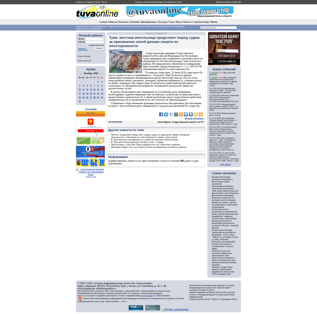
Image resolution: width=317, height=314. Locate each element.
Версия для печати (194, 118)
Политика (123, 21)
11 (83, 89)
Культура (162, 21)
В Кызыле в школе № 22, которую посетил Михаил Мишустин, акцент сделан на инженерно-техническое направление (225, 202)
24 (80, 97)
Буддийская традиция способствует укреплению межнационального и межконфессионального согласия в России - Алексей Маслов (225, 222)
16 (102, 89)
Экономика (134, 21)
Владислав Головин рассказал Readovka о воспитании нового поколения (222, 180)
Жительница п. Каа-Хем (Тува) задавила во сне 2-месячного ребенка (145, 144)
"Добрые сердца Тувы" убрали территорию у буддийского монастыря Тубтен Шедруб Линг (223, 270)
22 (98, 93)
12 (87, 89)
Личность (187, 21)
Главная (103, 21)
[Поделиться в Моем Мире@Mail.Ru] (176, 114)
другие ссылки (91, 177)
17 (80, 93)
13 (91, 89)
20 (91, 93)
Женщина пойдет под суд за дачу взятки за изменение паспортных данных (149, 147)
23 (102, 93)
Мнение (214, 21)
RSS (180, 2)
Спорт (171, 21)
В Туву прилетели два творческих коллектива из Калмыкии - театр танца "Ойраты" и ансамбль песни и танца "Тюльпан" (225, 235)
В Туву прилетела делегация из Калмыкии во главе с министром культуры (225, 211)
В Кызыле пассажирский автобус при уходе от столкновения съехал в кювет (223, 245)
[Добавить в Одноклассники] (181, 114)
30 (102, 97)
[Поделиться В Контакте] (191, 114)
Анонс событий (84, 56)
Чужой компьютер (96, 45)
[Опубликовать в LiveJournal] (171, 114)
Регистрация (82, 48)
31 (80, 101)
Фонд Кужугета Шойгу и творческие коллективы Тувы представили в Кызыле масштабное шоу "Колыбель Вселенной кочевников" (225, 191)
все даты (225, 164)
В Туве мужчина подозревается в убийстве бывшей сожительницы (144, 139)
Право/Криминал (149, 21)
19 (87, 93)
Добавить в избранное (165, 2)
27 (91, 97)
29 (98, 97)
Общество (113, 21)
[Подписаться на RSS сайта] (201, 114)
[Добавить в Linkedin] (166, 114)
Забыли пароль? (83, 50)
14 (94, 89)
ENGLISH (236, 2)
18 (84, 93)
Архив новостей (84, 60)
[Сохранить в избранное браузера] (196, 114)
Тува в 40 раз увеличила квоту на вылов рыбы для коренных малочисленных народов (224, 261)
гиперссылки (147, 296)
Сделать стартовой (144, 2)
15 (98, 89)
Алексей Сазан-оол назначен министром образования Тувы (222, 253)
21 (94, 93)
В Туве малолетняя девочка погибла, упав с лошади (137, 142)
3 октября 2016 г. (116, 50)
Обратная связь (223, 2)
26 (87, 97)
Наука (178, 21)
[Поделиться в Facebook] (161, 114)
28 (94, 97)
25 (84, 97)
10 (80, 89)
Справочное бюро (201, 21)
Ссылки (91, 109)
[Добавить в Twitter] (186, 114)
